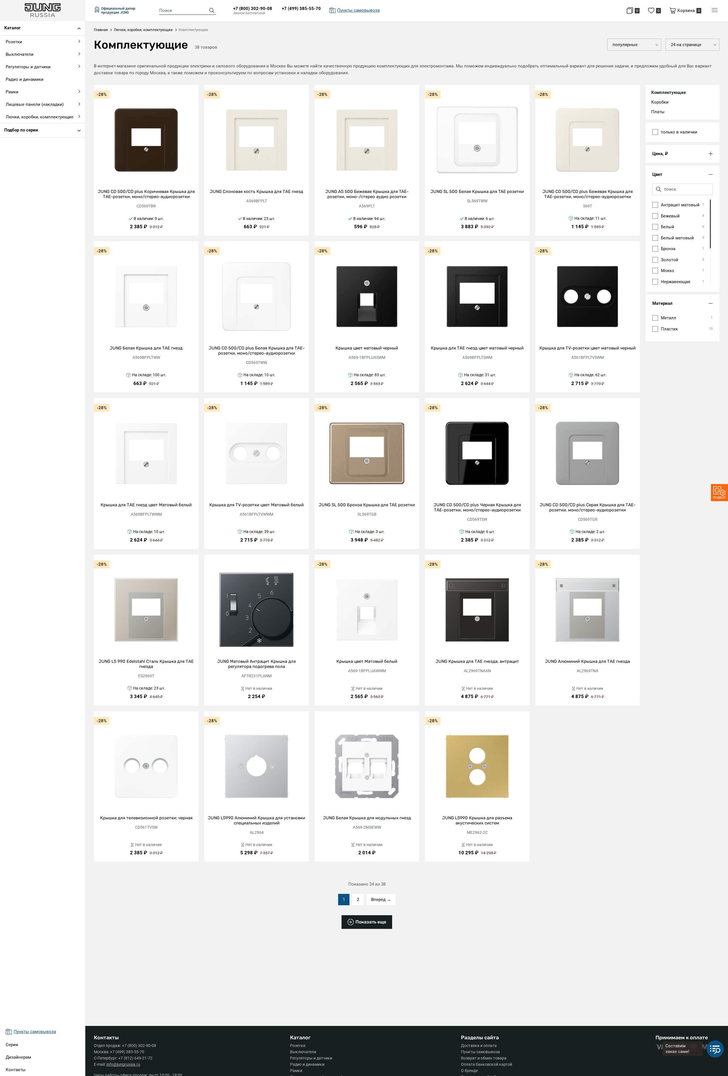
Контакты (16, 1069)
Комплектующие (668, 92)
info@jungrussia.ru (123, 1064)
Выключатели (303, 1052)
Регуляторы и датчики (311, 1058)
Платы (658, 111)
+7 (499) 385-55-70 (301, 8)
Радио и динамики (307, 1064)
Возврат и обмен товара (483, 1058)
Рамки (296, 1070)
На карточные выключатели (32, 164)
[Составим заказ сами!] (715, 1049)
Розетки (297, 1045)
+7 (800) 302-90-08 (252, 8)
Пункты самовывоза (480, 1052)
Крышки (12, 178)
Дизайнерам (18, 1057)
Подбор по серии (21, 130)
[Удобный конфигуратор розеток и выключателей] (719, 492)
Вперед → (381, 899)
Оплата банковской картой (486, 1064)
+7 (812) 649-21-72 (135, 1058)
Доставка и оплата (479, 1045)
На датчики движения (26, 150)
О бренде (469, 1070)
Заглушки (14, 191)
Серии (12, 1044)
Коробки (660, 102)
